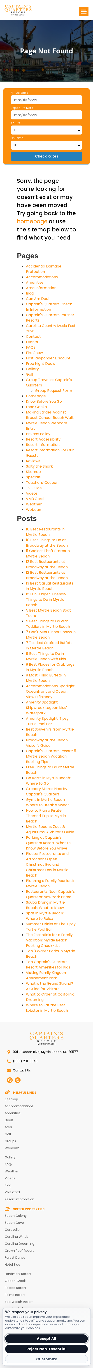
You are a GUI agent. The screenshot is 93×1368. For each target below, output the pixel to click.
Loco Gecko (36, 406)
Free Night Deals (40, 363)
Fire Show (34, 352)
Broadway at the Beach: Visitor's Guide (47, 743)
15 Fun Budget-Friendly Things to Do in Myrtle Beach (46, 599)
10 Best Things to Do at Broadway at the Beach (47, 542)
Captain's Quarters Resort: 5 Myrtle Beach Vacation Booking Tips (51, 756)
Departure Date (22, 108)
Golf (29, 374)
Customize (46, 1359)
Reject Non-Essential (46, 1349)
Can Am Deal (37, 298)
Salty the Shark (39, 466)
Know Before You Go (44, 401)
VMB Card (35, 498)
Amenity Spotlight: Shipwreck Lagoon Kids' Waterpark (46, 708)
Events (32, 342)
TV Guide (34, 488)
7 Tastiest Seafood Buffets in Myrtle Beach (49, 645)
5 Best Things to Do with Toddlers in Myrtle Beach (48, 624)
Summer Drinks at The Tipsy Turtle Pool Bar (51, 926)
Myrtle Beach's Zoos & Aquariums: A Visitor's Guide (50, 829)
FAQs (30, 347)
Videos (32, 493)
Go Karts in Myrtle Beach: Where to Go (48, 780)
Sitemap (33, 471)
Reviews (33, 461)
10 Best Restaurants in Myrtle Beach (45, 532)
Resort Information (43, 444)
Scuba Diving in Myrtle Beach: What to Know (45, 905)
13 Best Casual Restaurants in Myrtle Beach (49, 586)
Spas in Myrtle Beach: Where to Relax (45, 916)
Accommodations (42, 277)
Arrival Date (19, 93)
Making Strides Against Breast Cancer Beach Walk (50, 415)
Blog (30, 293)
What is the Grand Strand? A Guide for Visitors (49, 986)
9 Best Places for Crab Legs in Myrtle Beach (50, 667)
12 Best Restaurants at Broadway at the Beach (47, 564)
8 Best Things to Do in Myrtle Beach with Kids (46, 656)
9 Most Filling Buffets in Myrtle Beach (46, 678)
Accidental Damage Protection (43, 269)
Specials (33, 477)
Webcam (34, 509)
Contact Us (22, 1070)
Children (17, 138)
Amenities (35, 282)
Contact (33, 336)
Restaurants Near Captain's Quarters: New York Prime (50, 894)
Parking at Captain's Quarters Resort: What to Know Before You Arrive (48, 843)
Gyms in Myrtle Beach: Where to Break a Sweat (47, 802)
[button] (83, 11)
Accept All (46, 1338)
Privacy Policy (38, 433)
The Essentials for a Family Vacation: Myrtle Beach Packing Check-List (49, 940)
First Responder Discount (48, 358)
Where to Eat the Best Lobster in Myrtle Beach (47, 1008)
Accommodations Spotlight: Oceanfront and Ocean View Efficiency (50, 691)
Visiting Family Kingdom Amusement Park (46, 975)
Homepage (36, 396)
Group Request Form (53, 390)
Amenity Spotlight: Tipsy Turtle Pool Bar (47, 721)
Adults (15, 123)
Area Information (41, 287)
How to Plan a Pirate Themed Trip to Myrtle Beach (46, 816)
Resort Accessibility (43, 439)
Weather (34, 504)
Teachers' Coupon (42, 482)
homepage (32, 221)
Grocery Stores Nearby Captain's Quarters (46, 791)
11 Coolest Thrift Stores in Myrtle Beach (48, 553)
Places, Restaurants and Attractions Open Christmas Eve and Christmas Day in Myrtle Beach (47, 864)
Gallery (32, 369)
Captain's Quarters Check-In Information (50, 306)
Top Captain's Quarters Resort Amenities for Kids (48, 964)
